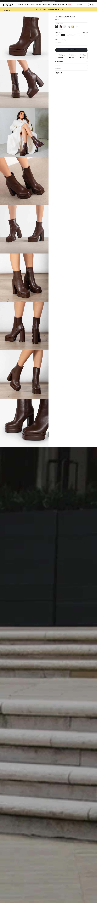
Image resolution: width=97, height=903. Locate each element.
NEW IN (19, 4)
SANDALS (44, 4)
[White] (64, 26)
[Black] (56, 26)
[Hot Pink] (76, 26)
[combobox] (84, 4)
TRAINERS (38, 4)
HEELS (28, 4)
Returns (58, 68)
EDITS (59, 4)
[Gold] (72, 26)
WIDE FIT (50, 4)
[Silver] (68, 26)
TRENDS (55, 4)
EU (61, 32)
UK (56, 32)
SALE (69, 4)
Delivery (57, 65)
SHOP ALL (65, 4)
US (59, 32)
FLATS (33, 4)
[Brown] (60, 26)
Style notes (59, 61)
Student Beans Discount (48, 1)
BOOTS (24, 4)
